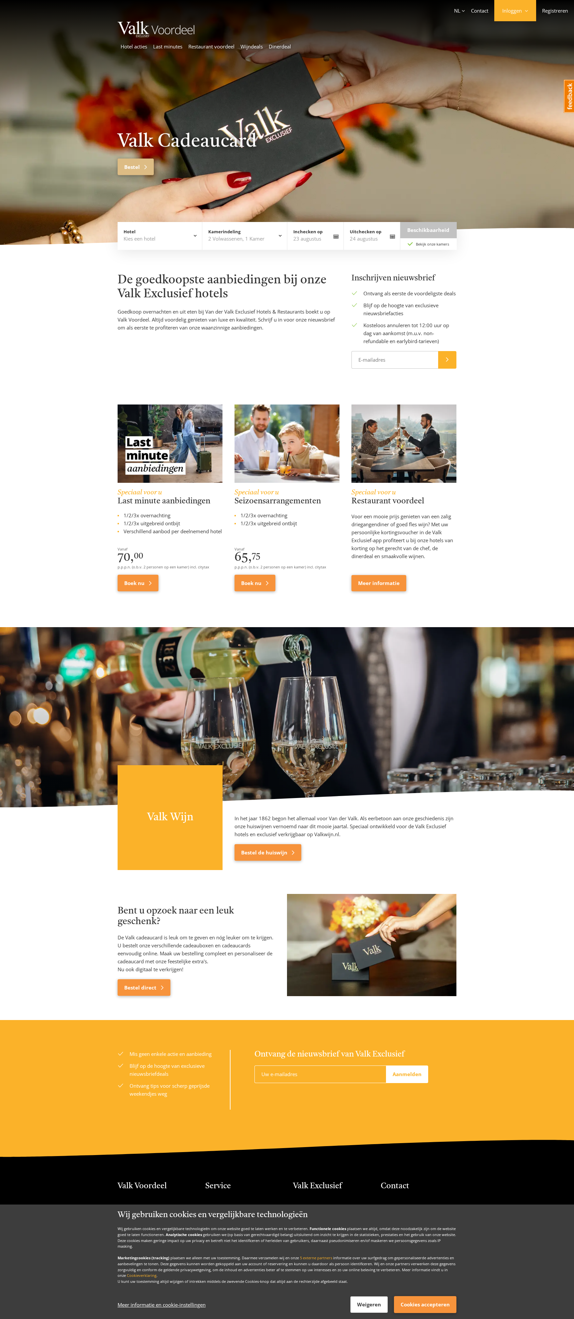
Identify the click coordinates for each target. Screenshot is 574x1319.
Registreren (555, 10)
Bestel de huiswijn (265, 852)
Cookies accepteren (425, 1304)
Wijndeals (251, 46)
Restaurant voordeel (211, 46)
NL (457, 10)
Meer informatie (379, 583)
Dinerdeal (280, 46)
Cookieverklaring (141, 1275)
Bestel (132, 167)
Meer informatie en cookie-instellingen (162, 1304)
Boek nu (135, 583)
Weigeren (369, 1304)
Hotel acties (134, 46)
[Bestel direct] (371, 945)
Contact (479, 10)
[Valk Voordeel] (157, 35)
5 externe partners (316, 1257)
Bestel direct (141, 987)
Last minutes (167, 46)
